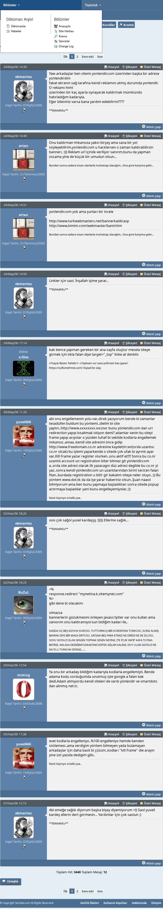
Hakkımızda (139, 903)
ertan (23, 145)
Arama (63, 36)
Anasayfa (64, 26)
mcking (23, 675)
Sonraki (88, 56)
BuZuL (23, 592)
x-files (24, 357)
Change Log (66, 46)
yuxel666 (23, 422)
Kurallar (108, 25)
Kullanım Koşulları (115, 903)
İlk (65, 56)
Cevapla (12, 881)
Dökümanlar (18, 26)
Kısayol (113, 67)
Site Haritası (66, 31)
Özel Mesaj (152, 67)
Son (100, 56)
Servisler (64, 41)
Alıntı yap (153, 127)
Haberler (16, 31)
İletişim (156, 903)
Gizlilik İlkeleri (89, 903)
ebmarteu (23, 76)
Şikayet (131, 67)
